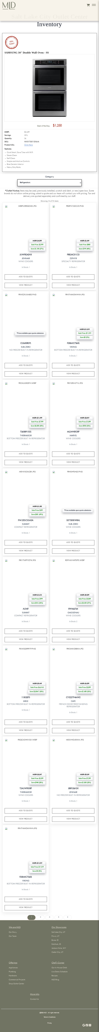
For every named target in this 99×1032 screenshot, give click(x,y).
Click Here (28, 145)
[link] (25, 246)
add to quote (26, 277)
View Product (25, 285)
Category (49, 177)
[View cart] (88, 5)
